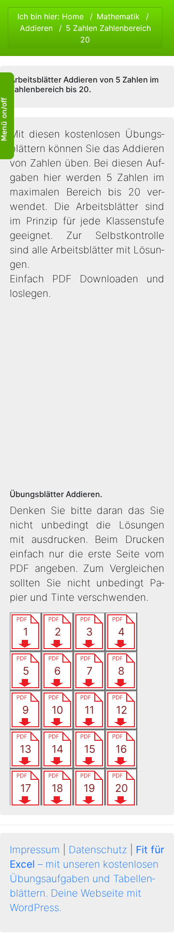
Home (73, 16)
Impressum (35, 850)
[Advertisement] (87, 395)
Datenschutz (98, 850)
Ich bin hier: (84, 28)
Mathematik (118, 16)
